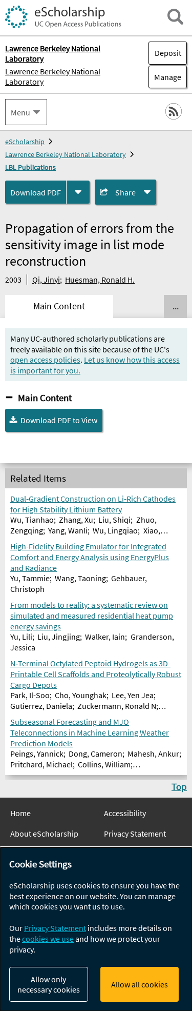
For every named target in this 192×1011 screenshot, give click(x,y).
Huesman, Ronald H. (100, 279)
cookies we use (48, 939)
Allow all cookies (139, 984)
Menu (20, 112)
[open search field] (175, 16)
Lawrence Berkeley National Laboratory (52, 76)
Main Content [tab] (59, 306)
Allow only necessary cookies (48, 984)
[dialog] (96, 929)
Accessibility (125, 813)
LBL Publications (30, 167)
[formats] (78, 192)
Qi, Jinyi (46, 279)
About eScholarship (44, 833)
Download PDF (35, 192)
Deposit (168, 53)
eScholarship (25, 141)
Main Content (45, 397)
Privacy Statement (135, 833)
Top (179, 786)
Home (20, 813)
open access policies (45, 359)
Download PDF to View (58, 420)
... (176, 306)
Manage (164, 77)
